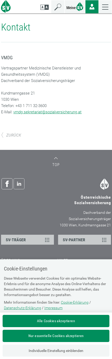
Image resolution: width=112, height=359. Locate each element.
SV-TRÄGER (16, 239)
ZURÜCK (13, 135)
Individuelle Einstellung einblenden (56, 351)
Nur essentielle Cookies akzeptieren (56, 336)
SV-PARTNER (74, 239)
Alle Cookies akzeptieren (56, 321)
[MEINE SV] (75, 6)
